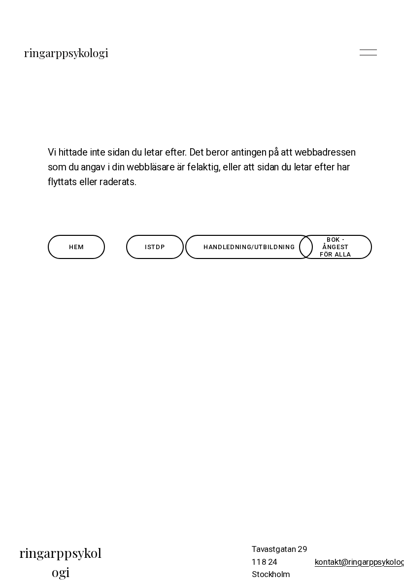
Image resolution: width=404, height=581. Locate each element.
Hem (76, 247)
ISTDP (155, 247)
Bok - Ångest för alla (335, 247)
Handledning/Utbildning (249, 247)
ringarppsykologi (66, 52)
